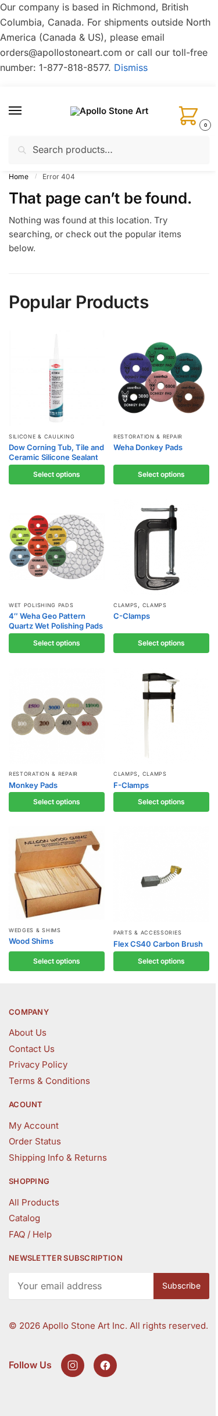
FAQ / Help (30, 1234)
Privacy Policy (38, 1064)
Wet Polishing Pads (41, 605)
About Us (28, 1032)
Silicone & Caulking (41, 436)
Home (18, 176)
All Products (34, 1202)
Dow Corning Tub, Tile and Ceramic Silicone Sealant (56, 452)
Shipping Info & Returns (58, 1157)
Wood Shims (31, 941)
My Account (34, 1125)
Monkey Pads (33, 785)
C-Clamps (131, 615)
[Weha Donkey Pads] (161, 378)
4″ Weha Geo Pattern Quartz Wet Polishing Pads (56, 620)
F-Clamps (131, 785)
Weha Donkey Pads (148, 447)
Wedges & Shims (35, 930)
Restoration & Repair (148, 436)
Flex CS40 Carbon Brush (158, 943)
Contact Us (32, 1048)
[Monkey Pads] (57, 716)
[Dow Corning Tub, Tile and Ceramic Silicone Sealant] (57, 378)
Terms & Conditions (49, 1080)
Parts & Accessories (147, 932)
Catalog (24, 1218)
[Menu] (26, 111)
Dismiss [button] (131, 67)
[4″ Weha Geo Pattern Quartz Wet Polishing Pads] (57, 547)
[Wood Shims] (57, 872)
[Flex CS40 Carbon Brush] (161, 874)
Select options (56, 474)
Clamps (125, 605)
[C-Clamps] (161, 547)
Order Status (35, 1141)
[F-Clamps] (161, 716)
